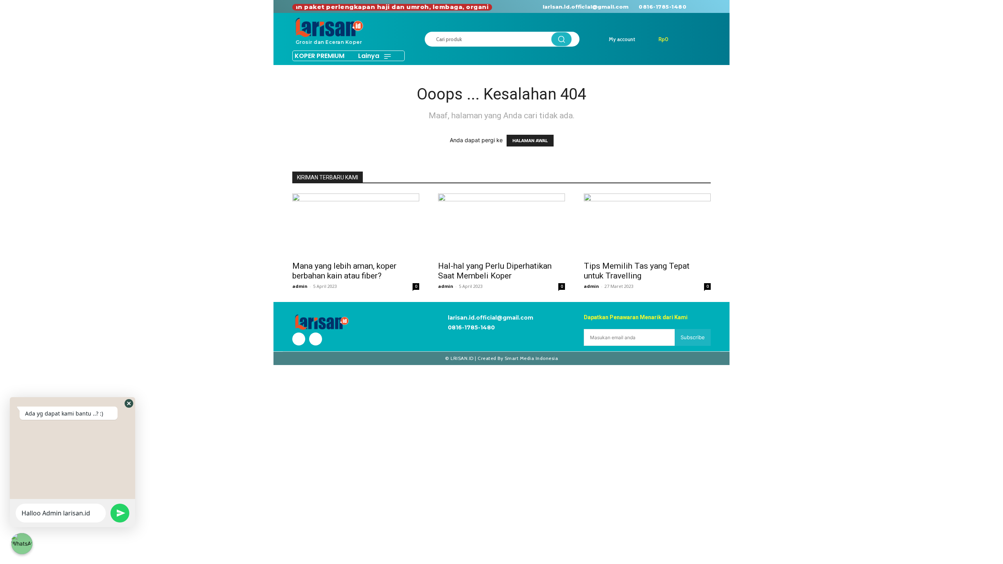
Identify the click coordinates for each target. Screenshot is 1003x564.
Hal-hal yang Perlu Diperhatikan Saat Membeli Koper (495, 270)
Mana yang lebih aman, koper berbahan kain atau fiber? (344, 270)
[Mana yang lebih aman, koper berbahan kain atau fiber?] (355, 224)
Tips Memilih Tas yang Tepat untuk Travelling (637, 270)
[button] (129, 403)
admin (300, 286)
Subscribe (693, 337)
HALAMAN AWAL (530, 140)
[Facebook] (698, 6)
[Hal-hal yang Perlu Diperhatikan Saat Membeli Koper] (501, 224)
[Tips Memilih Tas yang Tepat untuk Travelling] (647, 224)
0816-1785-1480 (662, 7)
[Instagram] (712, 6)
